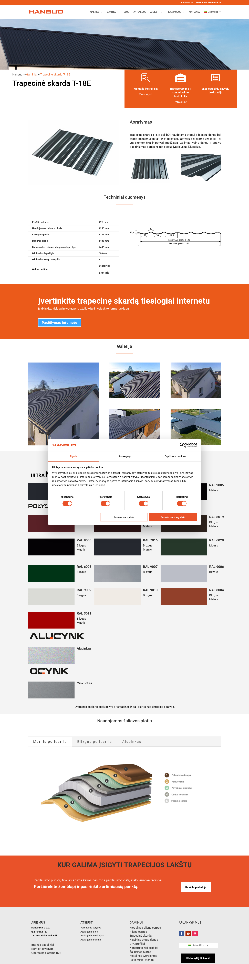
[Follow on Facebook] (181, 933)
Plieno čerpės (138, 931)
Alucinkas (131, 742)
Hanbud (17, 74)
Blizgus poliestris (94, 742)
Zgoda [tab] (74, 456)
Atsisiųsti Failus (89, 931)
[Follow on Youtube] (188, 933)
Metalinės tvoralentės (143, 955)
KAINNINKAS (187, 3)
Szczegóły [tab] (124, 456)
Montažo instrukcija (146, 88)
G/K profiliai (137, 943)
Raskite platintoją (195, 887)
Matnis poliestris (50, 742)
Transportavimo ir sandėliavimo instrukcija (180, 92)
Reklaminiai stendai (142, 959)
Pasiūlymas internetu (59, 323)
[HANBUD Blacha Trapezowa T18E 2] (201, 182)
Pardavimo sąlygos (90, 927)
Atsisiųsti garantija (90, 939)
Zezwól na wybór (124, 517)
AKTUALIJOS (139, 12)
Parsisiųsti (180, 102)
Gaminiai (31, 74)
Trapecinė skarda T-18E (55, 74)
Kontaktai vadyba (42, 948)
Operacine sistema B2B (46, 953)
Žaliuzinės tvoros (140, 952)
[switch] (105, 503)
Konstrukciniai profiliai (144, 947)
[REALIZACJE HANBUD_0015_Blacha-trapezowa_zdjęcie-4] (134, 397)
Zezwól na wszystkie (173, 517)
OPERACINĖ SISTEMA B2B (208, 3)
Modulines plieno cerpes (145, 927)
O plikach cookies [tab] (175, 456)
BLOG (126, 12)
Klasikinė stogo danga (144, 939)
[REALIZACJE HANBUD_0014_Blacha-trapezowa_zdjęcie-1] (196, 397)
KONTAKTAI (194, 12)
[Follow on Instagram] (195, 933)
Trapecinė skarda (141, 935)
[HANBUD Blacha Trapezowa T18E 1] (150, 182)
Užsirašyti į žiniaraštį (198, 958)
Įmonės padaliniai (42, 944)
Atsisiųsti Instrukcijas (92, 935)
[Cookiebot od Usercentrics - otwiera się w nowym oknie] (182, 445)
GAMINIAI (111, 12)
